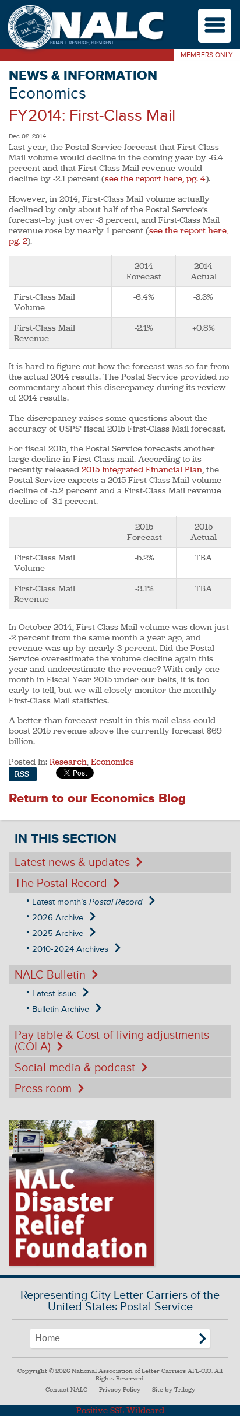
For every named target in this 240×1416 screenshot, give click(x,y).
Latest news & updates (72, 863)
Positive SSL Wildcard (120, 1410)
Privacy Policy (119, 1389)
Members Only (207, 55)
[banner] (84, 28)
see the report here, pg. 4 (155, 178)
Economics (112, 761)
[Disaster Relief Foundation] (81, 1193)
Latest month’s (87, 901)
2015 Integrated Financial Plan (142, 469)
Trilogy (184, 1389)
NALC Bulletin (50, 975)
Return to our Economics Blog (97, 799)
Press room (43, 1089)
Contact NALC (66, 1389)
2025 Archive (57, 933)
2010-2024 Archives (70, 949)
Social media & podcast (75, 1068)
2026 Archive (57, 917)
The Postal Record (61, 884)
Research (68, 761)
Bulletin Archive (60, 1009)
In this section (66, 839)
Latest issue (54, 993)
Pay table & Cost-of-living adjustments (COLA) (112, 1041)
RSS (22, 774)
